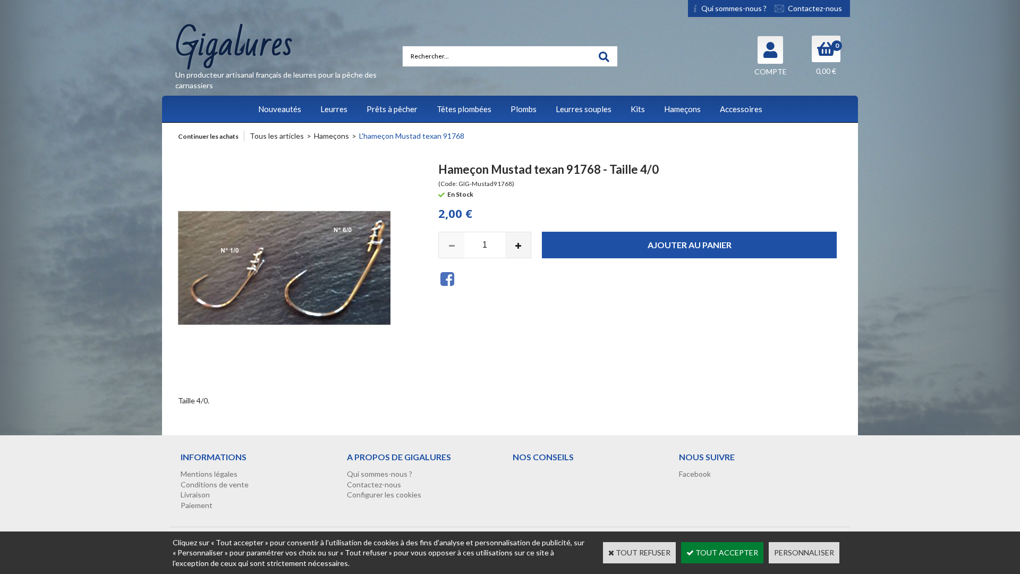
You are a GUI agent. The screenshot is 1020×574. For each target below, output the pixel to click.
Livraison (195, 494)
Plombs (524, 109)
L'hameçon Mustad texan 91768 (411, 135)
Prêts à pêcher (392, 109)
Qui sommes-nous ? (379, 473)
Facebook (695, 473)
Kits (638, 109)
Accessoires (741, 109)
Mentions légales (209, 473)
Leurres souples (583, 109)
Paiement (196, 505)
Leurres (333, 109)
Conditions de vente (215, 484)
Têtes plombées (464, 109)
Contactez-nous (374, 484)
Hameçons (682, 109)
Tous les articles (277, 135)
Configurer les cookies (384, 494)
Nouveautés (279, 109)
